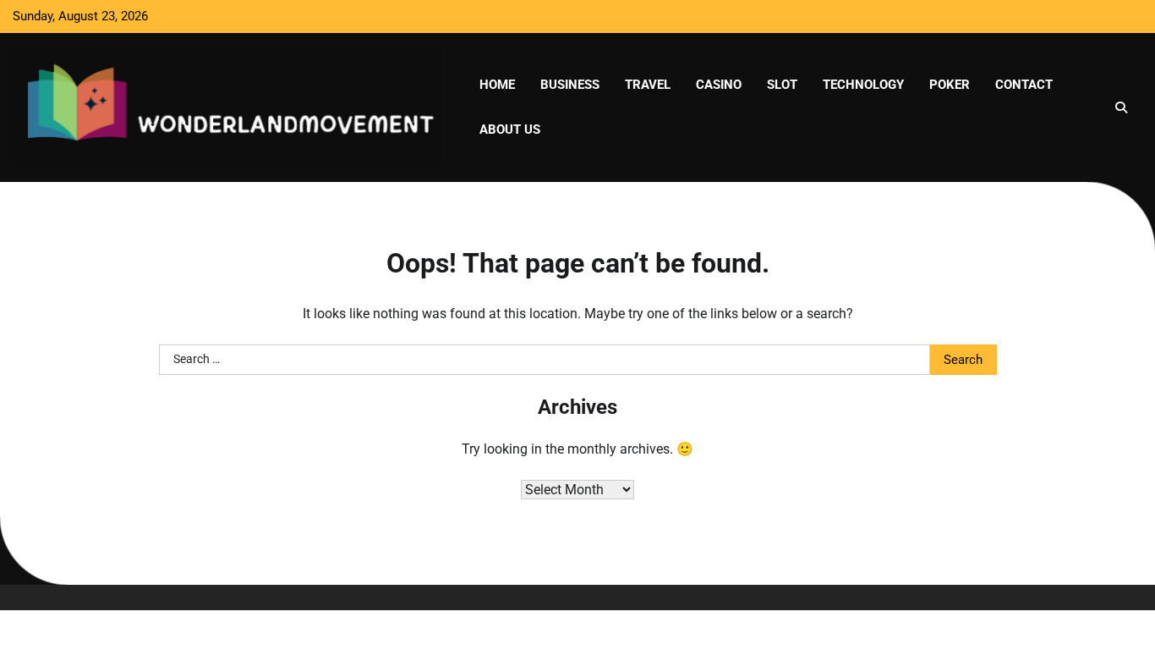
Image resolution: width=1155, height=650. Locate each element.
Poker (949, 84)
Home (497, 84)
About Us (509, 129)
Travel (648, 84)
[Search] (1121, 107)
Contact (1024, 84)
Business (569, 84)
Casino (719, 84)
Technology (863, 84)
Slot (782, 84)
